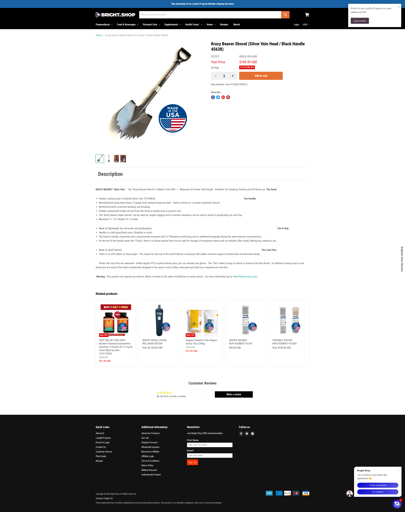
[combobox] (210, 14)
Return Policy (147, 465)
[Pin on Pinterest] (228, 97)
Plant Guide (101, 456)
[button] (397, 504)
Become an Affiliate (150, 451)
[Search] (285, 14)
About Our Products (150, 433)
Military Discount (149, 470)
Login (296, 24)
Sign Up (192, 462)
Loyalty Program (103, 437)
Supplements (172, 24)
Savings (215, 67)
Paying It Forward (149, 442)
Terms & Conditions (150, 460)
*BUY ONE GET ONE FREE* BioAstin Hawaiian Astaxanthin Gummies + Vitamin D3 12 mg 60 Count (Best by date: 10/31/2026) (115, 347)
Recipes (224, 24)
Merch (237, 24)
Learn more (360, 20)
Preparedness (103, 24)
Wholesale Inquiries (150, 447)
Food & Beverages (126, 24)
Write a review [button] (234, 394)
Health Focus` (192, 24)
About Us (100, 433)
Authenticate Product (151, 474)
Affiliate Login (147, 456)
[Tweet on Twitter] (218, 97)
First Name (193, 440)
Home (210, 24)
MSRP (215, 56)
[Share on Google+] (223, 97)
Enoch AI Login (102, 442)
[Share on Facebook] (213, 97)
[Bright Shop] (115, 15)
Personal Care (150, 24)
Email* (190, 450)
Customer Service (104, 451)
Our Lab (145, 437)
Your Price (218, 62)
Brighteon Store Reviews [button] (402, 259)
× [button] (399, 7)
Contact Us (101, 447)
